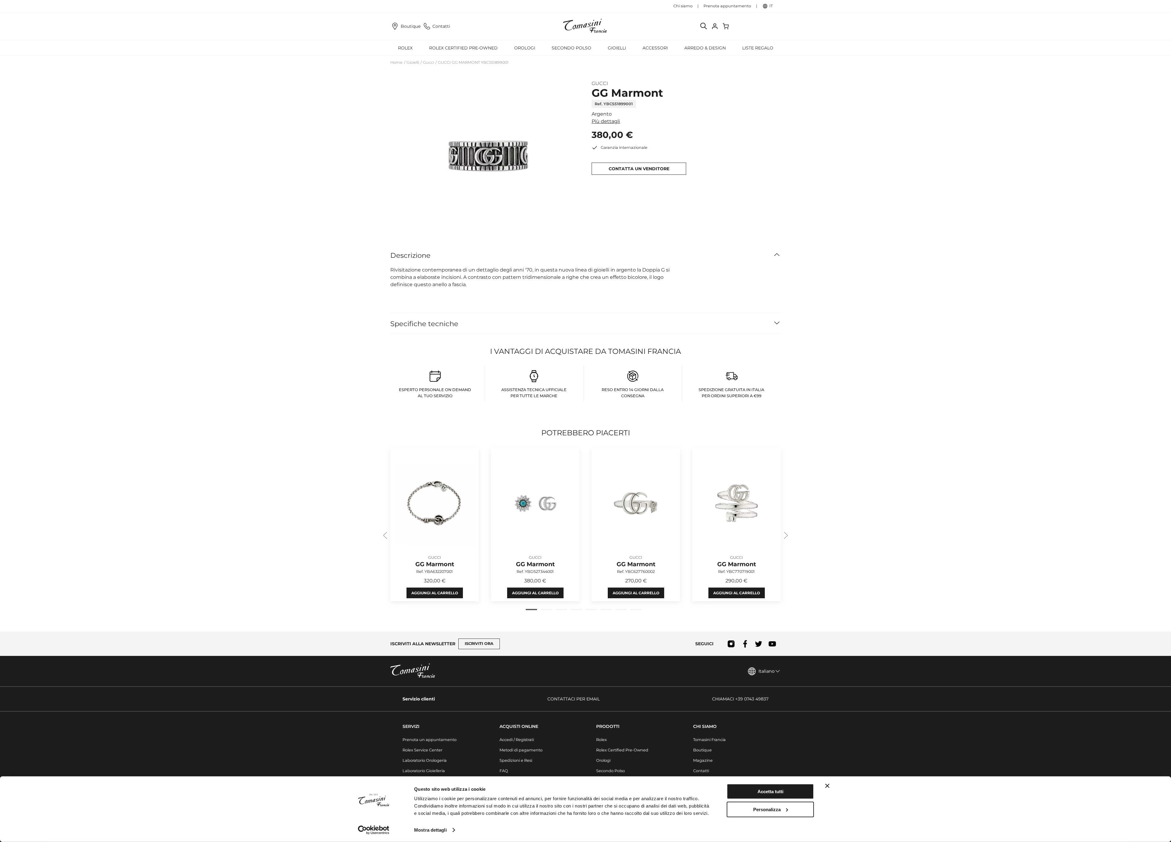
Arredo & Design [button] (705, 48)
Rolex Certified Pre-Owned (463, 48)
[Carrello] (726, 26)
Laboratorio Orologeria (425, 760)
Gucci (428, 62)
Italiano (766, 671)
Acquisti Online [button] (519, 726)
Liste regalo (757, 48)
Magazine (703, 760)
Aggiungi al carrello (434, 593)
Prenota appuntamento (727, 6)
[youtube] (772, 644)
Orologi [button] (524, 48)
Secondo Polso (571, 48)
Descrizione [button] (410, 255)
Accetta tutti (770, 791)
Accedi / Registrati (517, 739)
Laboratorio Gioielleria (424, 770)
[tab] (531, 609)
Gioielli (412, 62)
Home (396, 62)
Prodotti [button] (607, 726)
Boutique (411, 26)
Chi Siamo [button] (705, 726)
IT (771, 6)
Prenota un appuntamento (430, 739)
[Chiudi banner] (827, 786)
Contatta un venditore (639, 168)
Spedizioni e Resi (516, 760)
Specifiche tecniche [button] (424, 323)
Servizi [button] (411, 726)
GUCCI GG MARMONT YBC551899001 (473, 62)
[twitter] (758, 644)
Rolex (601, 739)
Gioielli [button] (617, 48)
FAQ (504, 770)
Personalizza (767, 809)
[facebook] (744, 644)
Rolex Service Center (422, 750)
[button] (485, 156)
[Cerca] (703, 26)
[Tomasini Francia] (585, 26)
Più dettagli (606, 121)
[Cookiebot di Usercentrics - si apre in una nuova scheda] (373, 830)
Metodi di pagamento (521, 750)
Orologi (603, 760)
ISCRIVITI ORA (479, 643)
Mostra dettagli (430, 830)
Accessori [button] (655, 48)
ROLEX (405, 48)
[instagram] (731, 644)
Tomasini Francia (709, 739)
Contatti (441, 26)
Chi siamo (683, 6)
